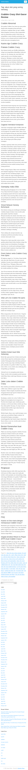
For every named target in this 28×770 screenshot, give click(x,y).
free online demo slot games (15, 563)
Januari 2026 (3, 602)
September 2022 (4, 690)
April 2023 (3, 675)
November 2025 (4, 607)
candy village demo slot (17, 555)
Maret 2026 (3, 598)
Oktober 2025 (3, 609)
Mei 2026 (3, 594)
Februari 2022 (3, 705)
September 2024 (4, 638)
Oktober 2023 (3, 662)
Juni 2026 (3, 592)
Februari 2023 (3, 679)
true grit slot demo (19, 574)
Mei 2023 (3, 673)
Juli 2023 (3, 668)
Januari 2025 (3, 629)
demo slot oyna (4, 559)
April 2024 (3, 648)
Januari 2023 (3, 681)
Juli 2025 (3, 616)
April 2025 (3, 622)
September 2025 (4, 611)
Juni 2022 (3, 697)
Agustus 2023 (3, 666)
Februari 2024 (3, 653)
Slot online (3, 763)
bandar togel (3, 758)
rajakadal (2, 739)
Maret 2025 (3, 624)
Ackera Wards (5, 1)
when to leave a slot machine (8, 576)
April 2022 (3, 701)
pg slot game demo (21, 566)
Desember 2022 (4, 683)
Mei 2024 (3, 646)
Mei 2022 (3, 699)
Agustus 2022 (3, 692)
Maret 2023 (3, 677)
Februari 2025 (3, 627)
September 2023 (4, 664)
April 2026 (3, 596)
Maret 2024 (3, 651)
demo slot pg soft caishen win (16, 559)
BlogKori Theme (21, 768)
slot (1, 753)
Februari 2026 (3, 600)
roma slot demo (5, 568)
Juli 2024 (3, 642)
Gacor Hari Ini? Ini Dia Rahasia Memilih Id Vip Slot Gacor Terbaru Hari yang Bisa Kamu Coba (12, 716)
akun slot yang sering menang (14, 553)
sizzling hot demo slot (10, 570)
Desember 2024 (4, 631)
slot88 (2, 750)
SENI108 (3, 744)
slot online (3, 747)
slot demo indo (19, 570)
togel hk (2, 736)
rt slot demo (12, 568)
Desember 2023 (4, 657)
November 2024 (4, 633)
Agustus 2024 (3, 640)
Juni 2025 (3, 618)
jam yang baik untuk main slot (18, 564)
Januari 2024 (3, 655)
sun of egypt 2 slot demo (17, 572)
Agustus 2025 (3, 613)
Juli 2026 (3, 589)
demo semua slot (21, 557)
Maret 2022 (3, 703)
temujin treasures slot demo (8, 574)
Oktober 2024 (3, 635)
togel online (3, 734)
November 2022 (4, 686)
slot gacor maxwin (4, 742)
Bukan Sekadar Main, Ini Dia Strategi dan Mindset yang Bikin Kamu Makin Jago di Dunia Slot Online (13, 727)
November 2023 (4, 659)
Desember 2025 (4, 605)
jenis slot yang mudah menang (8, 566)
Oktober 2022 (3, 688)
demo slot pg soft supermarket (8, 561)
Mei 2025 (3, 620)
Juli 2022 (3, 694)
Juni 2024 (3, 644)
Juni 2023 (3, 670)
